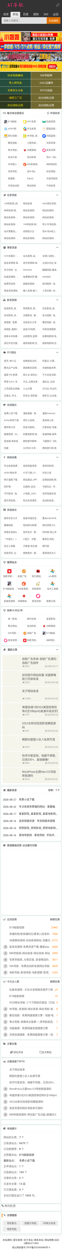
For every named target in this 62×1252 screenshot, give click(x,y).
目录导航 (12, 195)
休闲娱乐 (12, 404)
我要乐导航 (30, 1223)
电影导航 (12, 1229)
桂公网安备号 (19, 1247)
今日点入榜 (13, 981)
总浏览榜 (12, 919)
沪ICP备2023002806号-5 (38, 1247)
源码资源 (18, 1052)
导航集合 (12, 1223)
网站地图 (49, 1240)
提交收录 (17, 1240)
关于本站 (28, 1240)
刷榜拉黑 (55, 919)
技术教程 (46, 1052)
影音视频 (12, 300)
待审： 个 (54, 790)
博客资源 (12, 247)
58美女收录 (49, 1223)
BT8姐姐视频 (26, 1154)
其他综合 (12, 509)
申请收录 (55, 113)
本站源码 (7, 1240)
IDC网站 (11, 352)
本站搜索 (53, 20)
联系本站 (38, 1240)
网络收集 (12, 457)
